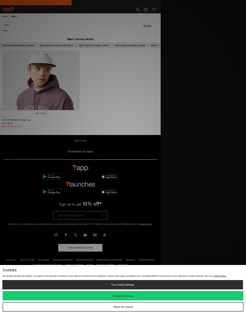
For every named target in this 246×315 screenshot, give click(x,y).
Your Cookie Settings (122, 284)
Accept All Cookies (123, 295)
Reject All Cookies (123, 306)
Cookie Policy (219, 276)
